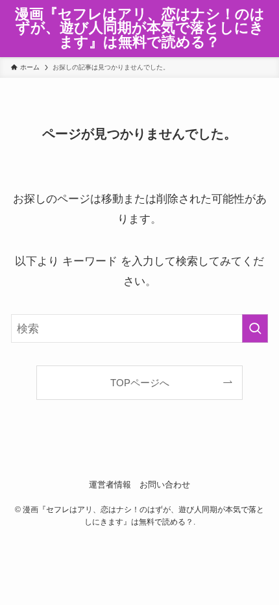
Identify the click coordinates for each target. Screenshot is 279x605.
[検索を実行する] (255, 328)
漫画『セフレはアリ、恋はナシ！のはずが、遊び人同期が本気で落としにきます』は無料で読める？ (140, 29)
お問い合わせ (165, 484)
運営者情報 (110, 484)
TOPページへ (139, 382)
